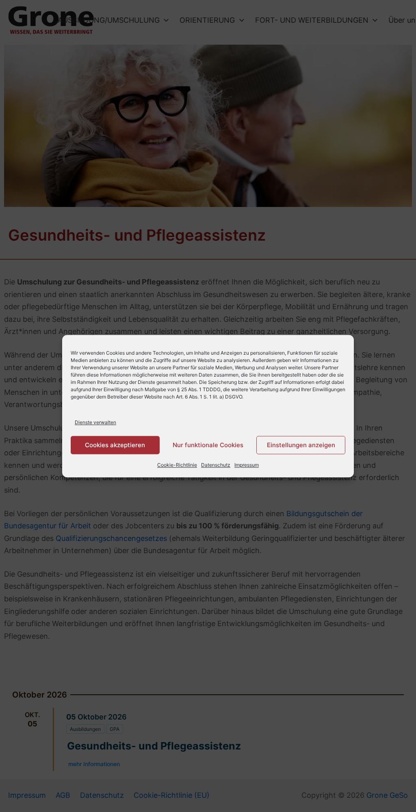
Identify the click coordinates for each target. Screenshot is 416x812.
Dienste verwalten (95, 422)
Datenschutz (215, 465)
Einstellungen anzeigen (301, 445)
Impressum (246, 465)
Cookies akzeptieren (115, 445)
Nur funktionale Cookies (208, 445)
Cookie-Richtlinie (177, 465)
